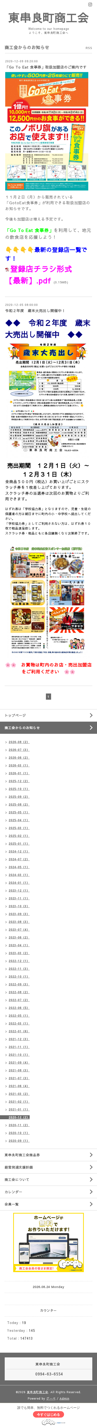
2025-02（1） (19, 836)
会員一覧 (12, 1204)
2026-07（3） (19, 750)
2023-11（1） (19, 898)
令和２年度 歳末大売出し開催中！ (35, 310)
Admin (64, 1398)
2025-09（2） (19, 796)
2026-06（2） (19, 757)
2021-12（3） (19, 1039)
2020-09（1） (19, 1140)
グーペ (51, 1398)
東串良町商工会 (48, 17)
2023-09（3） (19, 914)
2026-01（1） (19, 773)
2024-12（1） (19, 851)
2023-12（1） (19, 890)
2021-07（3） (19, 1078)
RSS (89, 48)
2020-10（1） (19, 1133)
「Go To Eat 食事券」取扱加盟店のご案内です (46, 66)
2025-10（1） (19, 789)
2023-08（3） (19, 922)
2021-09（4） (19, 1062)
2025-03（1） (19, 828)
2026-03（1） (19, 765)
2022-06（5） (19, 1008)
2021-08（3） (19, 1070)
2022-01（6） (19, 1031)
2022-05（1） (19, 1015)
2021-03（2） (19, 1094)
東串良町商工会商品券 (22, 1154)
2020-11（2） (19, 1125)
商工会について (17, 1179)
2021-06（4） (19, 1086)
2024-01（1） (19, 882)
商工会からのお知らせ (22, 727)
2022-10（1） (19, 976)
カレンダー (13, 1191)
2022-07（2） (19, 1000)
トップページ (15, 715)
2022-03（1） (19, 1023)
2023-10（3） (19, 906)
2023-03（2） (19, 953)
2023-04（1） (19, 945)
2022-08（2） (19, 992)
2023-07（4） (19, 929)
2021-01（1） (19, 1109)
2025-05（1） (19, 812)
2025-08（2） (19, 804)
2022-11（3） (19, 968)
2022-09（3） (19, 984)
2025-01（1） (19, 843)
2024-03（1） (19, 875)
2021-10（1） (19, 1054)
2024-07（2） (19, 859)
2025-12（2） (19, 781)
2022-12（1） (19, 961)
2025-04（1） (19, 820)
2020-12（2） (19, 1117)
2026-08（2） (19, 742)
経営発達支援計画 (19, 1167)
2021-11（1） (19, 1047)
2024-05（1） (19, 867)
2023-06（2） (19, 937)
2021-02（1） (19, 1101)
